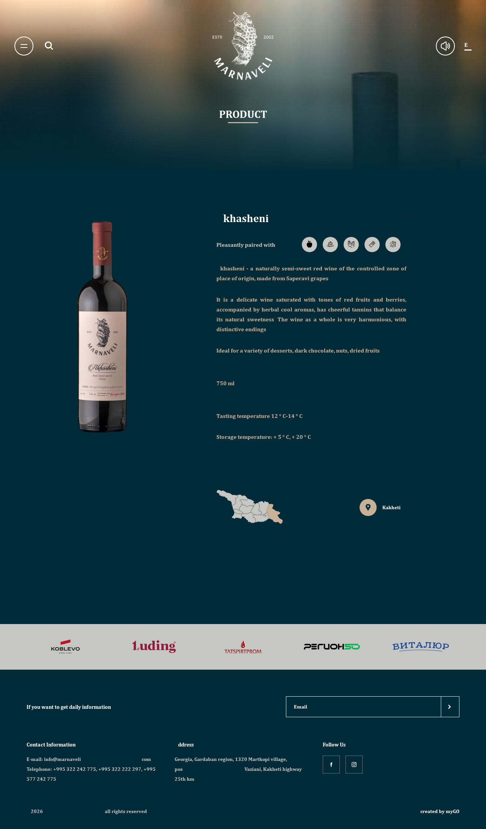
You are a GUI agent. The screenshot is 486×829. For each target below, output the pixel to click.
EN (468, 45)
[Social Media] (331, 764)
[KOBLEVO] (65, 647)
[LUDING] (154, 647)
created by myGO (439, 811)
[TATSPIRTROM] (243, 647)
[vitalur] (421, 647)
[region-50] (332, 647)
